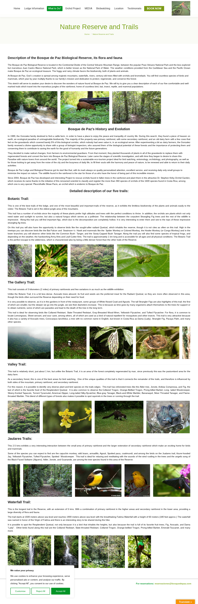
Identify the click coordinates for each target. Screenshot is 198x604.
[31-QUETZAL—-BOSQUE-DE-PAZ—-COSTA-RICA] (139, 551)
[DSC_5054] (32, 107)
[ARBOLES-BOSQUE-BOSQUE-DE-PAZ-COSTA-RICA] (92, 260)
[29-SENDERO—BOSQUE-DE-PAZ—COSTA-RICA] (32, 480)
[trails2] (135, 107)
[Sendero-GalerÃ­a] (29, 342)
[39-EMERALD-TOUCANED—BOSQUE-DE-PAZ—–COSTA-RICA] (51, 260)
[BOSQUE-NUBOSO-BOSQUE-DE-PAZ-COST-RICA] (75, 342)
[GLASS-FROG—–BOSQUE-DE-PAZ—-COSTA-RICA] (143, 260)
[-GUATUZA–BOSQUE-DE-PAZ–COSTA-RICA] (84, 107)
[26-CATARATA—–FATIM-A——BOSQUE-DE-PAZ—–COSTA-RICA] (29, 551)
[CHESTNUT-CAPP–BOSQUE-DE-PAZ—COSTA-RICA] (117, 342)
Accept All (60, 591)
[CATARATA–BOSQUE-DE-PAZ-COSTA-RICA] (66, 551)
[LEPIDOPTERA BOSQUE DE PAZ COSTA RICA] (163, 480)
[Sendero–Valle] (29, 417)
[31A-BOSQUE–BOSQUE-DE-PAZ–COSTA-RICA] (103, 551)
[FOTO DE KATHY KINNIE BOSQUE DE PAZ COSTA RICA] (83, 480)
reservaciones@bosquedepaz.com (173, 583)
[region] (40, 581)
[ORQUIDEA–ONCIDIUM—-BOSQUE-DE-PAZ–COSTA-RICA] (125, 417)
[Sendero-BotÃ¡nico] (20, 260)
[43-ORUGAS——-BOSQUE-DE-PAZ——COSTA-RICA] (158, 342)
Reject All (40, 591)
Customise (20, 591)
